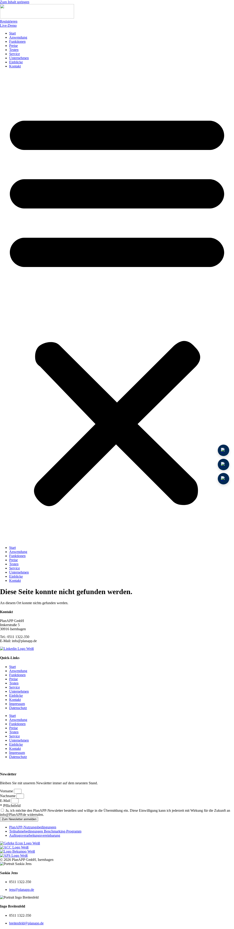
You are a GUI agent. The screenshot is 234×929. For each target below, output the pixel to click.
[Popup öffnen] (223, 464)
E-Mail (5, 801)
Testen (14, 50)
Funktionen (17, 41)
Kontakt (15, 66)
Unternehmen (19, 58)
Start (12, 33)
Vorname (7, 791)
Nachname (8, 796)
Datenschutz (18, 708)
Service (14, 54)
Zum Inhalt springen (14, 2)
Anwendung (18, 37)
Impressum (17, 704)
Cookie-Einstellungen (18, 765)
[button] (117, 307)
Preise (13, 46)
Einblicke (16, 62)
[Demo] (223, 450)
